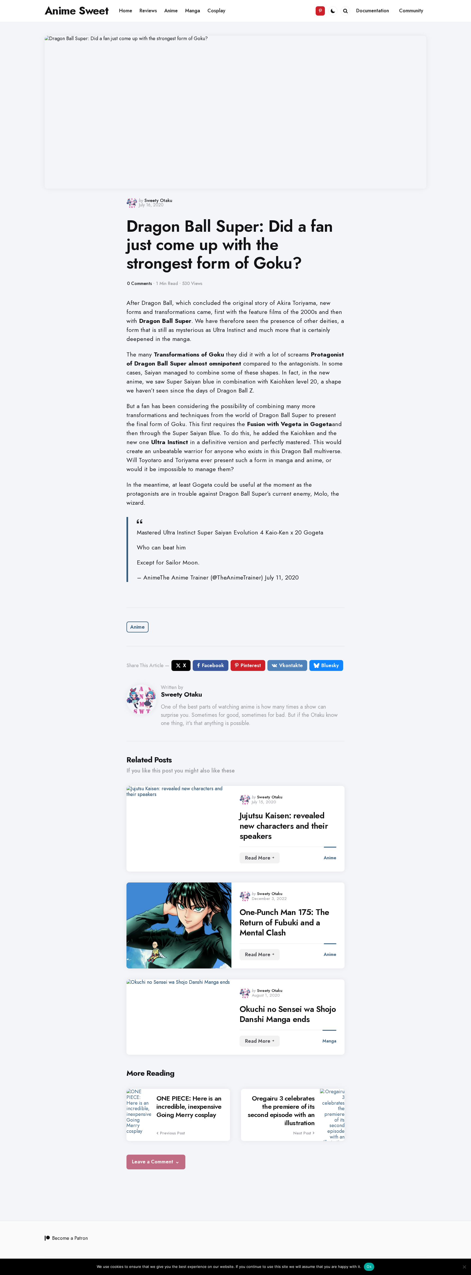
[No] (464, 1267)
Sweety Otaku (158, 200)
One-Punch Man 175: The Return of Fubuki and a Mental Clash (284, 922)
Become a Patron (70, 1238)
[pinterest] (320, 11)
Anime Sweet (76, 11)
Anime (137, 627)
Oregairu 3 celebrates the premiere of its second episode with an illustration (281, 1110)
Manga (329, 1041)
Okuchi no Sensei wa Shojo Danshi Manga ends (288, 1014)
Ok (369, 1266)
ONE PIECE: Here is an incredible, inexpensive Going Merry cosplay (189, 1106)
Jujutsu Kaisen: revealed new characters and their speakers (284, 825)
